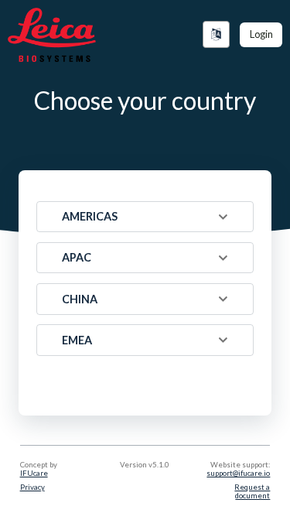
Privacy (32, 487)
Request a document (252, 491)
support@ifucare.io (238, 473)
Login (261, 34)
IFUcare (34, 473)
